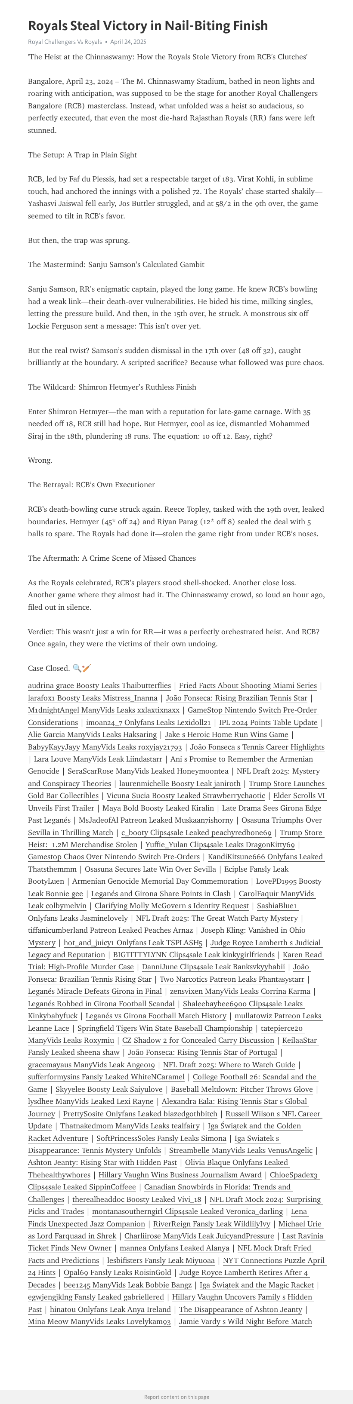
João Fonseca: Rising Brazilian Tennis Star (236, 698)
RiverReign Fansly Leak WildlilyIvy (211, 1224)
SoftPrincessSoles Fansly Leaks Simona (161, 1138)
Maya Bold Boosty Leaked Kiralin (158, 808)
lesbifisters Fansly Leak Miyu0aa (161, 1260)
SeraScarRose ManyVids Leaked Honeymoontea (148, 771)
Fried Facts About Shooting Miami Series (248, 685)
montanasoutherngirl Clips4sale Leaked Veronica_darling (187, 1211)
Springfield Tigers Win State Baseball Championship (165, 1028)
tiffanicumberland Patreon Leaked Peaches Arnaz (110, 930)
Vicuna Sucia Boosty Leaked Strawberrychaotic (186, 795)
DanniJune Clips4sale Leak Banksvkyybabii (213, 966)
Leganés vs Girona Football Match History (156, 1015)
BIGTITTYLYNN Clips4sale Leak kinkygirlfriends (194, 954)
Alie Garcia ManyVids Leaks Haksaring (92, 734)
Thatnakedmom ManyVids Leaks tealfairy (130, 1126)
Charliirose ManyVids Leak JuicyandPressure (199, 1236)
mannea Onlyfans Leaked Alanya (174, 1248)
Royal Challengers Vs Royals (65, 42)
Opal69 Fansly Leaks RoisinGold (117, 1272)
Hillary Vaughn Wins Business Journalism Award (180, 1175)
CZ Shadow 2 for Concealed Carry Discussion (198, 1040)
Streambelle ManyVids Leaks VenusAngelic (241, 1150)
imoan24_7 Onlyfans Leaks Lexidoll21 (148, 722)
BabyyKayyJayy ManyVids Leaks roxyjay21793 (105, 747)
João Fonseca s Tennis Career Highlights (257, 747)
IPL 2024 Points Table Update (268, 722)
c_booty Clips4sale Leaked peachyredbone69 (196, 832)
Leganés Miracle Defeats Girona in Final (95, 991)
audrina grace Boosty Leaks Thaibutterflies (99, 685)
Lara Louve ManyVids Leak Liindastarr (98, 759)
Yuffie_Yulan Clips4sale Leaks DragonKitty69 (220, 844)
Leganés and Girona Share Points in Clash (161, 893)
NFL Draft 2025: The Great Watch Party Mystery (217, 918)
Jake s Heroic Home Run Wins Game (226, 734)
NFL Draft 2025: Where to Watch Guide (229, 1064)
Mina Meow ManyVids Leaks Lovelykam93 (99, 1321)
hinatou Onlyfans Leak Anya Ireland (110, 1309)
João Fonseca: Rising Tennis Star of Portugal (202, 1052)
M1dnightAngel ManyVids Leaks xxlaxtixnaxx (104, 710)
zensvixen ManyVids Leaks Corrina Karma (240, 991)
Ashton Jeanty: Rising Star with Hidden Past (102, 1162)
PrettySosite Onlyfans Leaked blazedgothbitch (140, 1113)
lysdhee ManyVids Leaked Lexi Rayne (91, 1101)
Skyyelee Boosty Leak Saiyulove (109, 1089)
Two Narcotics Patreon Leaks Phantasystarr (232, 979)
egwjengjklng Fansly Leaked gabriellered (96, 1297)
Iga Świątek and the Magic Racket (257, 1285)
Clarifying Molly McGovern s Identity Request (172, 905)
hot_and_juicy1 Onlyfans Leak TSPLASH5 (133, 942)
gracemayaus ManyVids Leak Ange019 (91, 1064)
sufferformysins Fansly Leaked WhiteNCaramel (106, 1076)
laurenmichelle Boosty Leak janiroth (180, 783)
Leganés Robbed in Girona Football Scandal (101, 1003)
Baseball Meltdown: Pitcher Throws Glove (242, 1089)
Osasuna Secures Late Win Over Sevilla (150, 869)
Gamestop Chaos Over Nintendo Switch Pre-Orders (114, 856)
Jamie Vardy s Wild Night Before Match (245, 1321)
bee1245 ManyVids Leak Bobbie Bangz (128, 1285)
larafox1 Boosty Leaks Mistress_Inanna (93, 698)
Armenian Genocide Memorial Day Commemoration (160, 881)
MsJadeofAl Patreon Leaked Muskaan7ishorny (156, 820)
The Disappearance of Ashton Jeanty (240, 1309)
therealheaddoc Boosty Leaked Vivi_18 (136, 1199)
